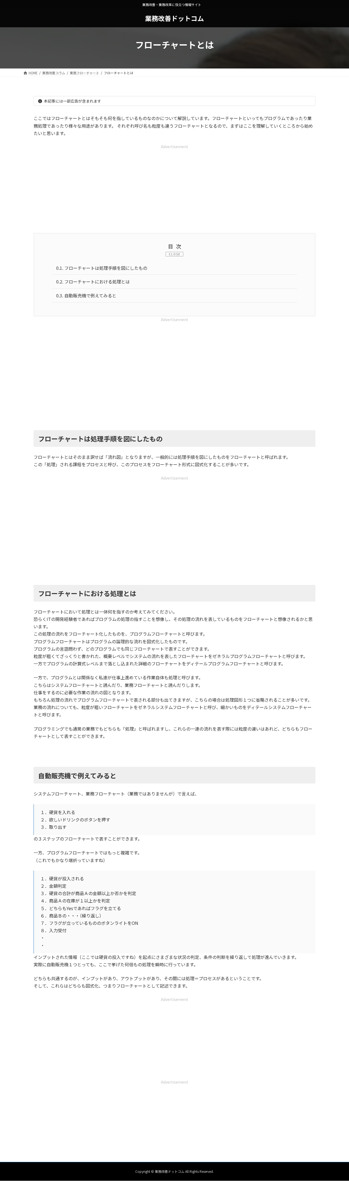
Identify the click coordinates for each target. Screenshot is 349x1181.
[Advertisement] (174, 188)
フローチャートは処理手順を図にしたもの (101, 268)
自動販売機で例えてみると (86, 295)
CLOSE (174, 254)
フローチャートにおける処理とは (93, 281)
